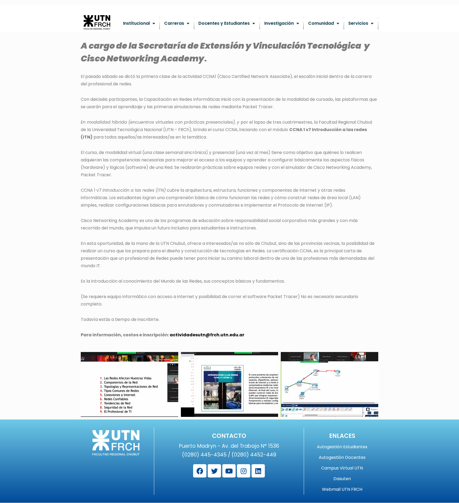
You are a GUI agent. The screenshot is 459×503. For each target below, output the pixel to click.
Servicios (358, 23)
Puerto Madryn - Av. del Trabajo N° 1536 (229, 446)
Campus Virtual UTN (342, 468)
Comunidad (321, 23)
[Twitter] (214, 470)
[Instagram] (243, 470)
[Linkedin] (258, 470)
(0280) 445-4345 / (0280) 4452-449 (229, 454)
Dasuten (342, 478)
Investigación (279, 23)
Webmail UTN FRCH (342, 489)
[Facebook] (199, 470)
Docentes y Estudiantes (224, 23)
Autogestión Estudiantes (342, 447)
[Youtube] (229, 470)
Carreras (174, 23)
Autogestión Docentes (342, 457)
